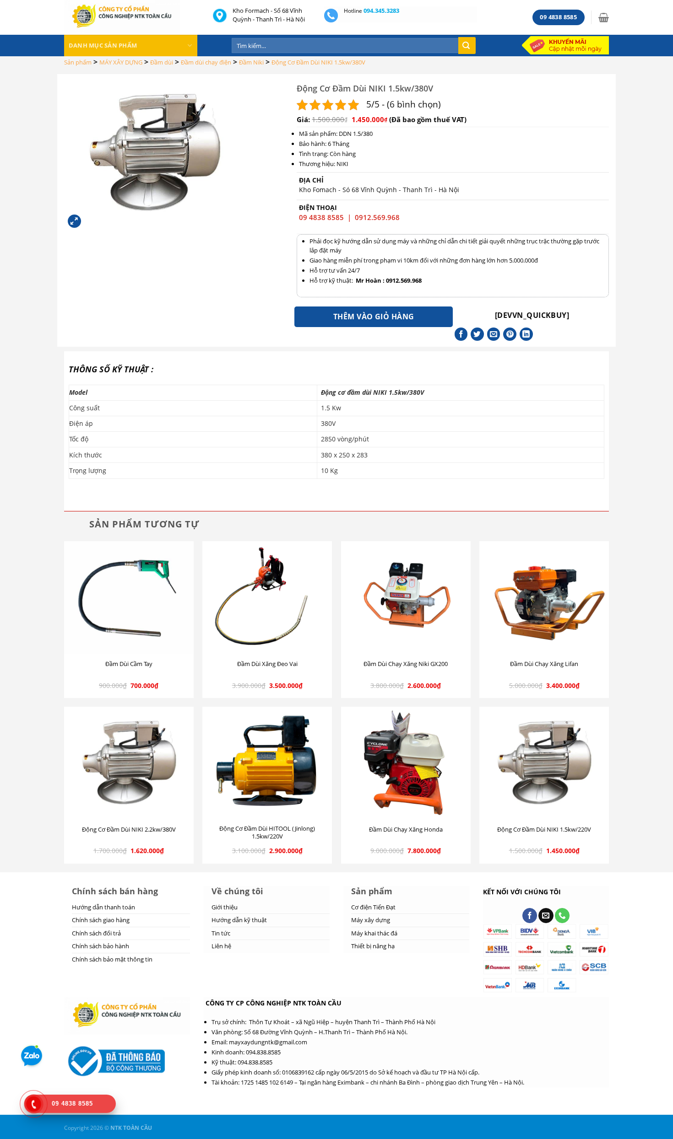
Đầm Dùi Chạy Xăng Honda (406, 829)
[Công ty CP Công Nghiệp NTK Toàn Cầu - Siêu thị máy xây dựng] (131, 17)
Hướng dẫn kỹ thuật (239, 920)
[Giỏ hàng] (603, 17)
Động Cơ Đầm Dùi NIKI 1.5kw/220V (544, 829)
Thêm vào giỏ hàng (373, 317)
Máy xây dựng (370, 920)
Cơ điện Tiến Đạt (373, 907)
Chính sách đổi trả (96, 933)
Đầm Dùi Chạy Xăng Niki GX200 (406, 664)
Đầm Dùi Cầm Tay (128, 664)
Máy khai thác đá (374, 933)
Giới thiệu (225, 907)
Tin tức (221, 933)
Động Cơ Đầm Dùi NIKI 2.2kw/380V (129, 829)
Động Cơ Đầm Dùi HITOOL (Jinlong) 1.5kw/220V (267, 832)
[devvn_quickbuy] (532, 315)
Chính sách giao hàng (101, 920)
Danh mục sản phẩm (103, 45)
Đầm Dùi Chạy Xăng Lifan (544, 664)
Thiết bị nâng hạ (373, 946)
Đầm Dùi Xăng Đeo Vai (267, 664)
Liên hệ (221, 946)
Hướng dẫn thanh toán (103, 907)
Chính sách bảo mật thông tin (112, 959)
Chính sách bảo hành (100, 946)
